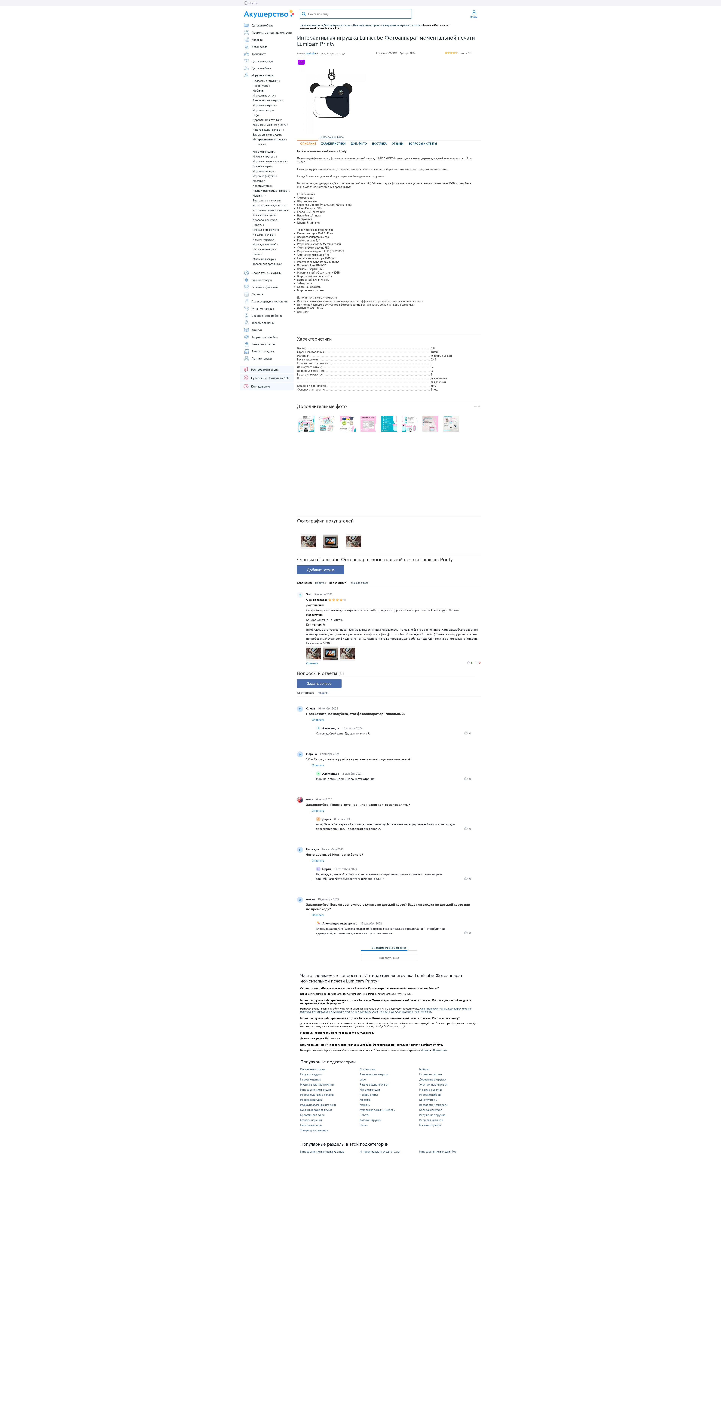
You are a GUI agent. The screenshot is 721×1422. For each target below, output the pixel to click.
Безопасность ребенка (267, 315)
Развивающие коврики (268, 100)
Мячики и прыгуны (265, 156)
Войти (473, 16)
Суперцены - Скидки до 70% (270, 378)
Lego (257, 115)
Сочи (376, 1011)
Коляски (257, 39)
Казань (443, 1008)
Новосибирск (365, 1011)
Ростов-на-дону (388, 1011)
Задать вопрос (319, 683)
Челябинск (425, 1011)
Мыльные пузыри (264, 259)
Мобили (259, 90)
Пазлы (258, 254)
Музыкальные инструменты (270, 124)
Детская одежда (263, 61)
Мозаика (259, 180)
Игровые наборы (264, 171)
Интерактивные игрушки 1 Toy (437, 1151)
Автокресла (259, 46)
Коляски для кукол (265, 215)
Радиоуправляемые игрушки (271, 190)
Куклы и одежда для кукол (270, 205)
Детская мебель (262, 25)
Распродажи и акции (265, 369)
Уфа (417, 1011)
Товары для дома (263, 351)
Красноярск (454, 1008)
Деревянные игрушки (267, 119)
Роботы (258, 224)
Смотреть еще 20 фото (332, 137)
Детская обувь (261, 68)
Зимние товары (262, 280)
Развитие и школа (263, 344)
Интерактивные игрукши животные (322, 1151)
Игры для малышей (265, 244)
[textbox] (356, 14)
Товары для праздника (267, 263)
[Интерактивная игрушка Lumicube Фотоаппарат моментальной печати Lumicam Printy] (331, 99)
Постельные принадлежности (272, 32)
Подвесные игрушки (266, 80)
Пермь (409, 1011)
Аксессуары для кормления (270, 301)
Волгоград (317, 1011)
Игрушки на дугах (264, 95)
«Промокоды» (439, 1050)
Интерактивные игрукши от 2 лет (380, 1151)
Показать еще (389, 957)
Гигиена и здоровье (265, 287)
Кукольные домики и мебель (271, 210)
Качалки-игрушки (264, 234)
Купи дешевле (260, 386)
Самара (401, 1011)
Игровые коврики (265, 105)
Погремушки (261, 85)
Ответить (312, 663)
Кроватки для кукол (265, 220)
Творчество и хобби (265, 337)
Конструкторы (262, 185)
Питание (257, 294)
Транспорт (259, 54)
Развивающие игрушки (268, 129)
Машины (259, 195)
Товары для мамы (263, 322)
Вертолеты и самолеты (267, 200)
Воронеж (329, 1011)
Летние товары (262, 358)
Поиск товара (304, 14)
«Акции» (425, 1050)
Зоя (309, 594)
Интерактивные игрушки (270, 139)
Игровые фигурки (265, 176)
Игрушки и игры (263, 75)
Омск (354, 1011)
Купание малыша (263, 308)
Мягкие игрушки (264, 151)
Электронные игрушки (267, 134)
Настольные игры (265, 249)
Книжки (257, 330)
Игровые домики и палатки (270, 161)
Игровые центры (264, 110)
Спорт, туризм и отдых (266, 272)
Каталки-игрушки (264, 239)
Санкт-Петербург (429, 1008)
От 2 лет (262, 144)
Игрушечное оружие (267, 229)
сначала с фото (359, 582)
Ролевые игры (263, 166)
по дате (319, 582)
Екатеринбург (342, 1011)
